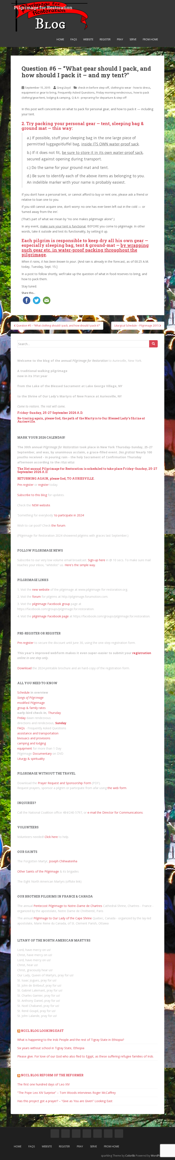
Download (24, 668)
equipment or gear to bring (39, 92)
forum (36, 597)
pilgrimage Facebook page (50, 616)
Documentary (42, 753)
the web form (117, 788)
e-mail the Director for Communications (115, 812)
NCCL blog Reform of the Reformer (52, 1075)
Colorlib (130, 1155)
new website (41, 589)
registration (141, 653)
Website (88, 39)
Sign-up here (96, 560)
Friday (21, 718)
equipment (24, 748)
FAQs (73, 39)
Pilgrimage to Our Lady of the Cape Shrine (63, 918)
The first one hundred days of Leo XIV (43, 1084)
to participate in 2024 (69, 515)
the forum (58, 525)
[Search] (153, 343)
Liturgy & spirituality (31, 759)
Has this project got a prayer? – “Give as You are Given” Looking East (64, 1101)
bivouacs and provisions (33, 738)
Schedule (23, 692)
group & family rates (31, 708)
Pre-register (25, 485)
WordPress (157, 1155)
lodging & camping (58, 98)
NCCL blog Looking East (42, 1031)
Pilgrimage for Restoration (43, 7)
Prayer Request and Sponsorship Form (64, 783)
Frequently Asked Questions (76, 92)
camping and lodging (31, 743)
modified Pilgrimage (31, 703)
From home (150, 39)
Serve (133, 39)
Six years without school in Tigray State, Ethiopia (50, 1048)
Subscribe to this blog (32, 495)
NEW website (41, 505)
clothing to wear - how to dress (130, 87)
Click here (51, 837)
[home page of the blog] (55, 1133)
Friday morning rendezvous (114, 92)
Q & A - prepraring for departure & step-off (99, 98)
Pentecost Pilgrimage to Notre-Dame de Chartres (68, 906)
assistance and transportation (37, 733)
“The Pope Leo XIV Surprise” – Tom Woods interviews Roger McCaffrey (66, 1093)
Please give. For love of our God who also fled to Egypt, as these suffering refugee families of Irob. (85, 1056)
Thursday (54, 713)
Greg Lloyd (64, 87)
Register (105, 39)
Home (60, 39)
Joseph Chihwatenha (63, 861)
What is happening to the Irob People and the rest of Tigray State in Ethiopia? (70, 1040)
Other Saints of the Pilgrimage (38, 871)
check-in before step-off (93, 87)
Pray (120, 39)
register (43, 485)
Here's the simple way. (80, 565)
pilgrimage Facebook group (51, 604)
